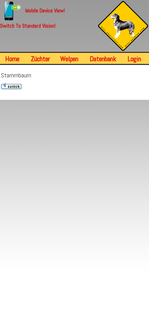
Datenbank (103, 58)
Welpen (69, 58)
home (12, 58)
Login (134, 58)
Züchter (40, 58)
